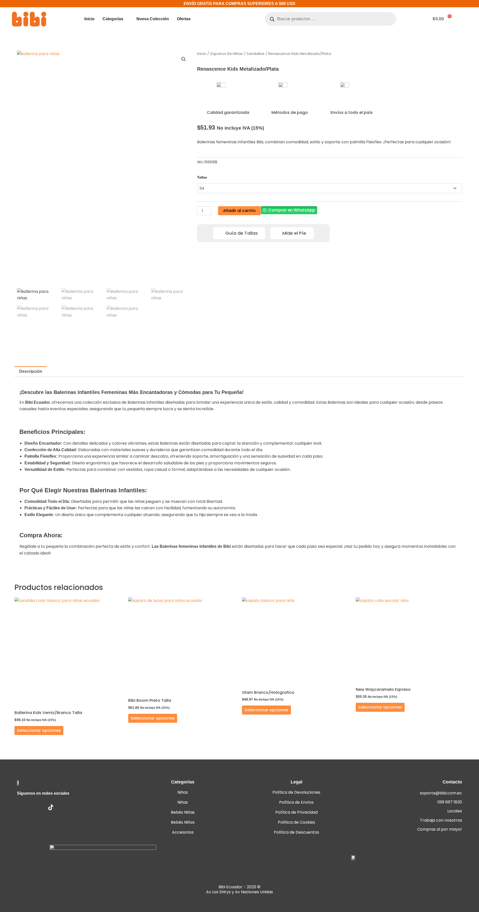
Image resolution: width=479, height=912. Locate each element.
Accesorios (183, 832)
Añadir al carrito (239, 210)
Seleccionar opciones (39, 730)
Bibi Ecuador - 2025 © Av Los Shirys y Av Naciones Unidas (239, 889)
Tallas (202, 177)
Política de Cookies (296, 822)
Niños (182, 792)
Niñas (182, 802)
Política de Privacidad (296, 812)
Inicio (201, 53)
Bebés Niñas (183, 812)
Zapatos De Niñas (226, 53)
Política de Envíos (296, 802)
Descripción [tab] (30, 371)
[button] (183, 59)
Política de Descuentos (296, 832)
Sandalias (255, 53)
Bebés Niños (183, 822)
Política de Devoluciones (296, 792)
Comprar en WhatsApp (291, 210)
